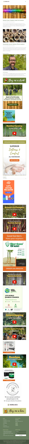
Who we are (4, 419)
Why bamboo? (5, 423)
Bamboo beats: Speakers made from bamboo (13, 20)
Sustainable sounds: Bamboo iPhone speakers (14, 44)
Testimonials (5, 422)
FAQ (3, 424)
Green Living (12, 45)
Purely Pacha (15, 440)
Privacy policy (5, 425)
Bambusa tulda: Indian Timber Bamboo (8, 435)
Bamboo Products (9, 45)
